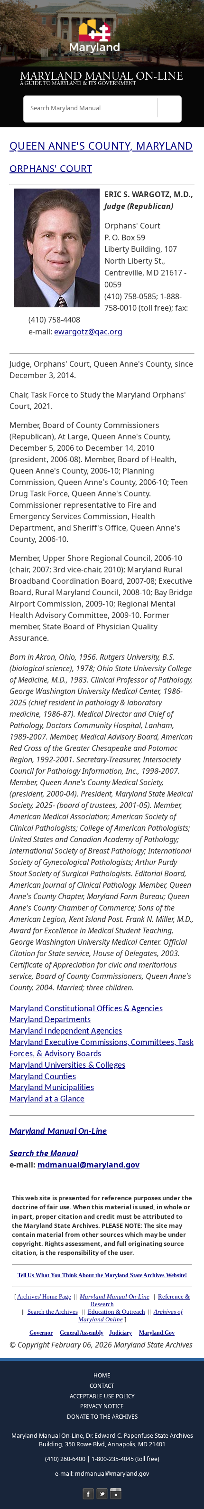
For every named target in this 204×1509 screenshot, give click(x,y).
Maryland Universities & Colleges (67, 1065)
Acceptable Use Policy (102, 1396)
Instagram (115, 1494)
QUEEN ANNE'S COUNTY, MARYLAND (101, 145)
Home (102, 1375)
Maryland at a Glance (46, 1099)
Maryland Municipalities (51, 1087)
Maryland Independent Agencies (65, 1031)
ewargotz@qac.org (88, 331)
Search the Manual (43, 1153)
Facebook (88, 1494)
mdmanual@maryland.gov (88, 1164)
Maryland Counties (42, 1077)
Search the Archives (53, 1311)
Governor (41, 1332)
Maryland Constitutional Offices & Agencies (86, 1009)
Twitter (102, 1494)
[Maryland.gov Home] (102, 40)
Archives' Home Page (44, 1296)
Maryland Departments (50, 1020)
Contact (102, 1385)
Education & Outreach (116, 1311)
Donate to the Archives (102, 1416)
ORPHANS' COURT (50, 168)
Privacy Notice (102, 1406)
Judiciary (120, 1332)
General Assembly (81, 1332)
